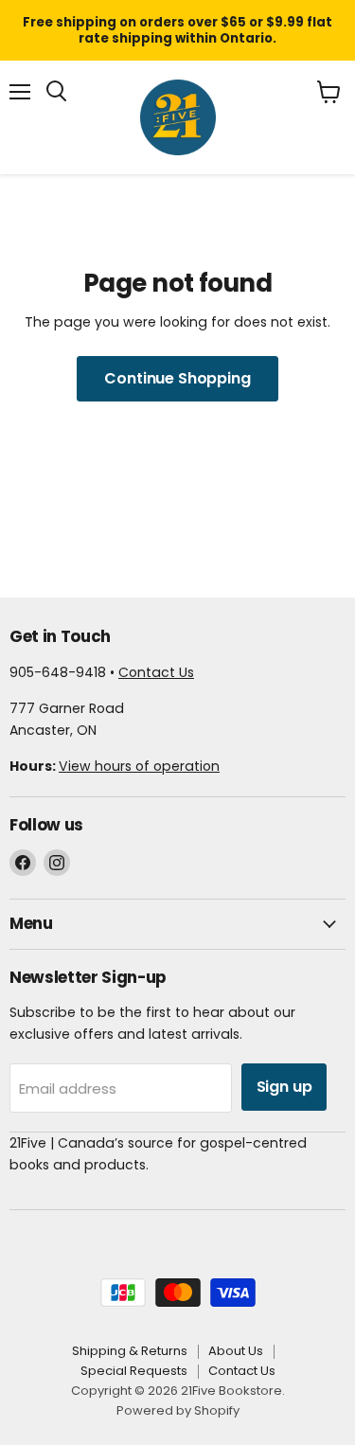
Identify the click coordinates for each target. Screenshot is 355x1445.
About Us (235, 1351)
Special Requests (133, 1371)
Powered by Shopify (178, 1410)
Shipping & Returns (129, 1351)
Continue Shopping (177, 378)
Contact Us (156, 672)
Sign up (284, 1086)
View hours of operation (139, 766)
